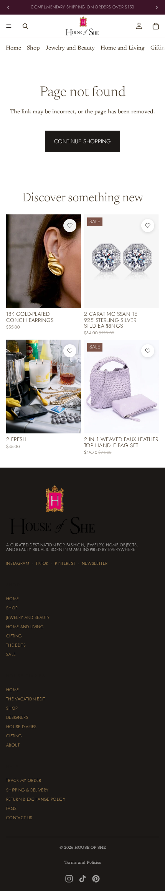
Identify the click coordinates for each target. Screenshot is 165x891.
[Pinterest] (96, 878)
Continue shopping (82, 141)
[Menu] (9, 26)
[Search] (25, 26)
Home (13, 48)
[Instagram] (69, 878)
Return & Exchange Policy (35, 799)
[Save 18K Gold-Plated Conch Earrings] (69, 225)
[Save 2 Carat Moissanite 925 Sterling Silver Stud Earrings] (147, 225)
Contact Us (19, 817)
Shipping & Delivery (27, 789)
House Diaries (21, 726)
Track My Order (23, 780)
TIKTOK (42, 563)
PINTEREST (65, 563)
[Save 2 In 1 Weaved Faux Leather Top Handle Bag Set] (147, 350)
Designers (17, 717)
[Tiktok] (82, 878)
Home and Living (123, 48)
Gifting (13, 635)
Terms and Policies (82, 863)
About (13, 745)
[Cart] (155, 26)
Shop (33, 48)
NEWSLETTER (94, 563)
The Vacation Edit (25, 699)
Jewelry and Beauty (70, 48)
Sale (11, 654)
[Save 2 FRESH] (69, 350)
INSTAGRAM (17, 563)
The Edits (16, 645)
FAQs (11, 808)
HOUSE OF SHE (90, 848)
